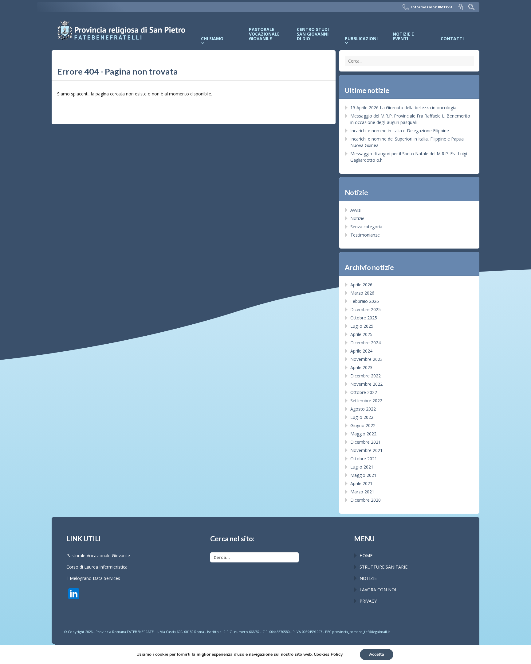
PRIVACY (368, 601)
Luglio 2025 (361, 326)
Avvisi (355, 210)
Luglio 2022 (361, 417)
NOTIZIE (368, 578)
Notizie (357, 218)
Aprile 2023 (361, 367)
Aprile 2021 (361, 483)
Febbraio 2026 (364, 301)
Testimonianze (365, 235)
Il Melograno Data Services (93, 578)
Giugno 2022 (363, 425)
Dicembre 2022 (365, 376)
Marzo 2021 (362, 492)
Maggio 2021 (363, 475)
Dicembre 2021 (365, 442)
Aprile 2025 (361, 334)
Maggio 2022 (363, 434)
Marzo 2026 (362, 293)
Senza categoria (366, 227)
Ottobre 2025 (363, 318)
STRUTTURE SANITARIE (383, 567)
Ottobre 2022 (363, 392)
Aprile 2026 (361, 285)
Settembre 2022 (366, 400)
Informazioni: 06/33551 (431, 7)
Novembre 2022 (366, 384)
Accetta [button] (376, 654)
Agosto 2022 (363, 409)
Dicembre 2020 (365, 500)
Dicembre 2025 (365, 309)
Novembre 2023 (366, 359)
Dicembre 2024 (365, 343)
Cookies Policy (328, 654)
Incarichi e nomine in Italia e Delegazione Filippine (399, 130)
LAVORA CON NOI (378, 590)
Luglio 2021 (361, 467)
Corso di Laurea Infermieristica (97, 567)
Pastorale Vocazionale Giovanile (98, 555)
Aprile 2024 (361, 351)
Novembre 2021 (366, 450)
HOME (366, 555)
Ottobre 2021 (363, 458)
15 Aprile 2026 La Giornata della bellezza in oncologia (403, 107)
